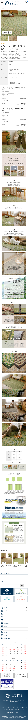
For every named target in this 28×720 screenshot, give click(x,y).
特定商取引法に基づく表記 (21, 707)
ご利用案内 (9, 707)
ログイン (18, 104)
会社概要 (3, 707)
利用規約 (22, 709)
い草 (6, 8)
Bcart (23, 717)
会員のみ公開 (23, 98)
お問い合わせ (18, 712)
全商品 (2, 8)
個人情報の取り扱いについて (10, 709)
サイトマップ (10, 712)
